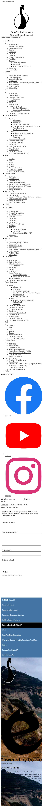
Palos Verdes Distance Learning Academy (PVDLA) (25, 82)
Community (12, 53)
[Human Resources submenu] (21, 106)
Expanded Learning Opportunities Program (26, 126)
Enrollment (12, 101)
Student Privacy (14, 150)
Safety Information (15, 188)
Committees (12, 52)
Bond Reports (13, 195)
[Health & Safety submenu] (5, 175)
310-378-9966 (30, 794)
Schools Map (13, 88)
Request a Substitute (15, 168)
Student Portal (17, 135)
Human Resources (14, 106)
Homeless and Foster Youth (17, 146)
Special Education (14, 112)
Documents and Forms (16, 142)
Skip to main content (7, 2)
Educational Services (15, 97)
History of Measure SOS (16, 200)
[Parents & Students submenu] (5, 117)
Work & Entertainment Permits (18, 153)
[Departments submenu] (5, 92)
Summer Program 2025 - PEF (22, 66)
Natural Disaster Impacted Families (20, 184)
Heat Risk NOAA (14, 180)
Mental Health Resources (17, 182)
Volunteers (12, 68)
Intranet (11, 164)
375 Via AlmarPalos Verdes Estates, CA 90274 (11, 689)
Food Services (13, 104)
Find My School (14, 86)
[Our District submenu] (5, 43)
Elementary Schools (15, 77)
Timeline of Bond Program (17, 193)
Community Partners (19, 63)
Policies (11, 166)
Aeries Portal (17, 121)
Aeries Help (16, 122)
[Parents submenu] (14, 119)
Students (11, 131)
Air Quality (12, 177)
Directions (12, 55)
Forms (11, 162)
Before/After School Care (21, 124)
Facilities (11, 102)
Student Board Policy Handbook (23, 133)
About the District (14, 44)
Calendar (11, 50)
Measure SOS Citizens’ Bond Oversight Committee (25, 197)
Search (3, 499)
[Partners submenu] (15, 61)
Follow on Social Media (16, 57)
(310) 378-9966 (11, 692)
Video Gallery (13, 70)
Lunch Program (14, 148)
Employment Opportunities (21, 110)
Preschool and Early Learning (18, 75)
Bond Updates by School (17, 202)
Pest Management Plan (21, 804)
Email (10, 161)
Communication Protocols (17, 139)
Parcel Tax (12, 59)
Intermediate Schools (15, 79)
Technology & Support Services (19, 113)
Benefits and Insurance (20, 108)
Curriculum (16, 99)
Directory (12, 159)
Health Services (14, 179)
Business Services (14, 95)
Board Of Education (15, 48)
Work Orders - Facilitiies (16, 171)
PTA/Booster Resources (20, 130)
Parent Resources (18, 128)
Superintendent (13, 93)
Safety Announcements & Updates (20, 186)
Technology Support (15, 151)
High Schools (13, 81)
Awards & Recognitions (16, 46)
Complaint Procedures (16, 141)
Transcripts (16, 137)
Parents (11, 119)
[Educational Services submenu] (23, 97)
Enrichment (16, 64)
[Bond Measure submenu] (15, 358)
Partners (11, 61)
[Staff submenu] (5, 157)
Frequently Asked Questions (18, 199)
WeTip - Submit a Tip (15, 190)
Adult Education (14, 84)
